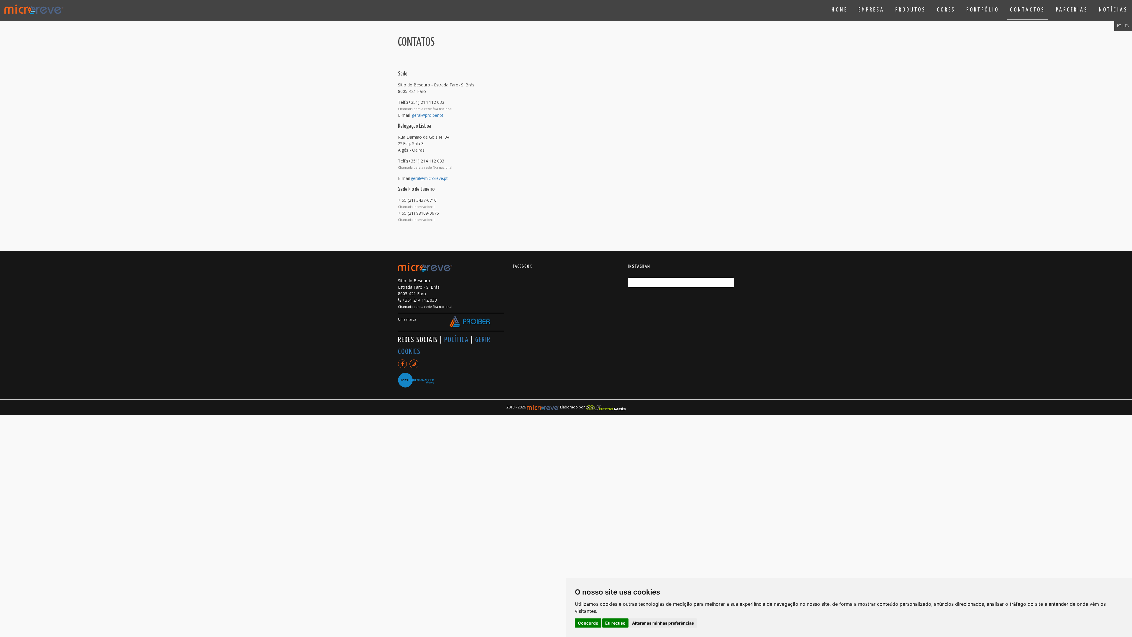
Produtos (910, 10)
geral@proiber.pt (427, 115)
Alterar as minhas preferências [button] (663, 622)
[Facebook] (402, 363)
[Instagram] (413, 363)
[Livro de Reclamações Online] (416, 377)
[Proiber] (470, 322)
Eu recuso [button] (615, 622)
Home (840, 10)
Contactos (1027, 10)
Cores (946, 10)
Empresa (871, 10)
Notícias (1113, 10)
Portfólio (982, 10)
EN (1127, 25)
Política (456, 340)
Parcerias (1072, 10)
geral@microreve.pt (429, 178)
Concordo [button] (588, 622)
